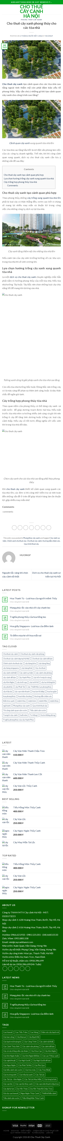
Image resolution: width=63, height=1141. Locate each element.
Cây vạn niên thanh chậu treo (47, 1084)
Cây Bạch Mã (34, 1037)
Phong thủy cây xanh (31, 20)
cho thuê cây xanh (15, 489)
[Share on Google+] (43, 527)
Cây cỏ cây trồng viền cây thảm (15, 1051)
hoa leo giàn (52, 691)
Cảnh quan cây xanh (19, 143)
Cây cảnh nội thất (46, 1041)
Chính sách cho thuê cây (16, 541)
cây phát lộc (8, 687)
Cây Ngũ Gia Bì (24, 1060)
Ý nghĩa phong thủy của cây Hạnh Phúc (18, 720)
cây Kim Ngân (8, 682)
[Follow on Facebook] (4, 968)
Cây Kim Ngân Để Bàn (31, 1056)
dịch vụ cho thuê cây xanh (23, 277)
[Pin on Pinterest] (37, 527)
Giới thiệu (26, 1131)
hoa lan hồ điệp (38, 691)
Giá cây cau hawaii (10, 1093)
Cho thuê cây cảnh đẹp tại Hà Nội (16, 658)
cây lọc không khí (48, 682)
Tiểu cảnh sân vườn (38, 710)
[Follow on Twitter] (16, 968)
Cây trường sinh (9, 1074)
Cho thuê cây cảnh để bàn (42, 658)
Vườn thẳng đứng (47, 715)
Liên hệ (49, 1133)
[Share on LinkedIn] (48, 527)
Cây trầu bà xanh (26, 1074)
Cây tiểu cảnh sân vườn (12, 1070)
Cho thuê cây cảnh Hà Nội (31, 11)
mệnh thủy (54, 701)
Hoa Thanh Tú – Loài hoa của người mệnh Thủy (33, 598)
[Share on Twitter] (25, 527)
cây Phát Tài (20, 687)
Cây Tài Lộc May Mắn (32, 1079)
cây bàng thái (27, 668)
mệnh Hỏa (21, 701)
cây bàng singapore (11, 668)
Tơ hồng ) (34, 715)
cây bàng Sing (44, 663)
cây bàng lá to (30, 663)
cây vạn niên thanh (22, 691)
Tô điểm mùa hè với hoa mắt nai (25, 635)
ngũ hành (7, 706)
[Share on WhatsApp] (14, 527)
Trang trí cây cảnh (10, 715)
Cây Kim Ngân (50, 1051)
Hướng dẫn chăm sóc (51, 541)
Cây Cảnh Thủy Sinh (11, 1046)
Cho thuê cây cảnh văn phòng (32, 654)
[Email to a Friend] (31, 527)
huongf (49, 36)
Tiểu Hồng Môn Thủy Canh (33, 1098)
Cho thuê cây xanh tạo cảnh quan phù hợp (24, 175)
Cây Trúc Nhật (44, 1070)
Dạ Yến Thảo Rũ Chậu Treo (41, 1089)
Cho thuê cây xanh (12, 84)
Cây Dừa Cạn (36, 1051)
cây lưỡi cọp (22, 682)
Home (6, 1131)
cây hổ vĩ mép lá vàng (42, 677)
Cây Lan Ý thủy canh (50, 1056)
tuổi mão (23, 715)
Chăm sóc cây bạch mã (50, 1032)
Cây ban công (8, 1037)
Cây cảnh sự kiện (26, 673)
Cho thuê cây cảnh (34, 541)
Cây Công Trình (30, 1041)
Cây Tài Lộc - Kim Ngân (12, 1079)
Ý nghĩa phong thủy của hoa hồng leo (28, 616)
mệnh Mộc (43, 701)
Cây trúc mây (30, 1070)
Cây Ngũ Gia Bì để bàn (42, 1060)
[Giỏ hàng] (59, 9)
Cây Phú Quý (39, 1065)
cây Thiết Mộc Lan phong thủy (40, 687)
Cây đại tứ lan (8, 1089)
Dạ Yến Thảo (22, 1089)
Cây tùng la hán (50, 1079)
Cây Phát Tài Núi (25, 1065)
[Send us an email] (22, 968)
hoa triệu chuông (25, 696)
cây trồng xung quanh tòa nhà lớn (44, 197)
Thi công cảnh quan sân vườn (15, 710)
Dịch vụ (15, 1131)
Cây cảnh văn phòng (30, 1046)
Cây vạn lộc (7, 1084)
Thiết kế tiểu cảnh (49, 1093)
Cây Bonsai (21, 1037)
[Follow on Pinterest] (27, 968)
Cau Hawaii (7, 1032)
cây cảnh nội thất (10, 673)
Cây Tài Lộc (40, 1074)
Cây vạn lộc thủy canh (24, 1084)
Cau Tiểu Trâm (21, 1032)
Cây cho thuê (40, 668)
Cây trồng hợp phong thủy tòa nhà (20, 182)
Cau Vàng (34, 1032)
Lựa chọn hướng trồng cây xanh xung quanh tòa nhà (29, 178)
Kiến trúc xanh (9, 701)
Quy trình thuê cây (31, 544)
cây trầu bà (7, 691)
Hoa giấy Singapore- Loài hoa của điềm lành (31, 626)
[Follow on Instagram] (10, 968)
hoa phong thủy (9, 696)
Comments (12, 185)
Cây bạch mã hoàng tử (12, 1041)
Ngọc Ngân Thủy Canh (30, 1093)
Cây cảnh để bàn (48, 1046)
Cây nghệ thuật (9, 1060)
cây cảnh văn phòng (44, 673)
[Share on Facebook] (20, 527)
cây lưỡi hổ (34, 682)
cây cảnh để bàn (9, 677)
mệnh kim (32, 701)
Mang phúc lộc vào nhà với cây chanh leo (30, 607)
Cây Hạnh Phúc (25, 677)
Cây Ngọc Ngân (9, 1065)
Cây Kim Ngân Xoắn (11, 1056)
